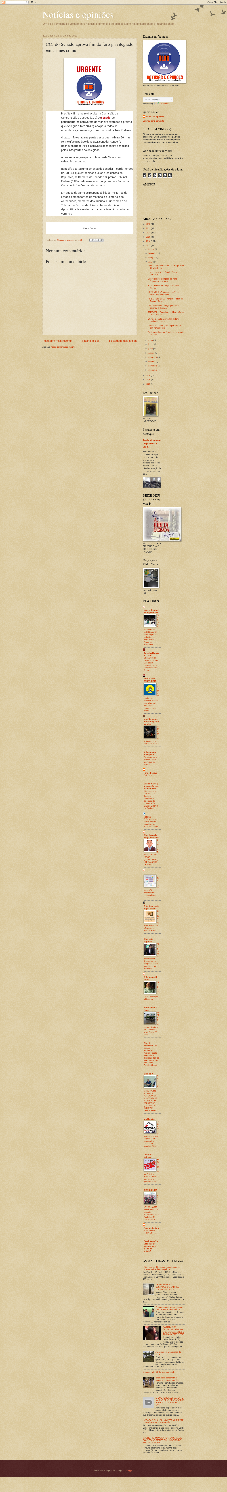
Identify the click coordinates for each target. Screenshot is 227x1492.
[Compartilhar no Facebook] (99, 240)
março (151, 257)
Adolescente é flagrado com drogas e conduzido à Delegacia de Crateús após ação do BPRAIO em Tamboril (151, 799)
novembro (153, 366)
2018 (148, 375)
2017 (148, 245)
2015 (148, 237)
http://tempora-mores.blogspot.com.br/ (151, 721)
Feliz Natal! (148, 775)
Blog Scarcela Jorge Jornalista (151, 836)
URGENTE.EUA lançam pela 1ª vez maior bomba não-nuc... (164, 293)
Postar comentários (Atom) (62, 347)
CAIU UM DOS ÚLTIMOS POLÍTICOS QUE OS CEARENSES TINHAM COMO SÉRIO (173, 1330)
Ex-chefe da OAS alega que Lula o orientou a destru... (163, 306)
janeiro (151, 249)
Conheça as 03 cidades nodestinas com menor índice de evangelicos (162, 1268)
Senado (106, 117)
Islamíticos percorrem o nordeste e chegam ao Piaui (168, 1379)
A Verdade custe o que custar (151, 907)
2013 (148, 228)
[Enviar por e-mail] (90, 240)
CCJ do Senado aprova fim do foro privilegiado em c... (163, 320)
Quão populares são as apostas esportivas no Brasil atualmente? (151, 823)
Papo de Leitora (151, 1228)
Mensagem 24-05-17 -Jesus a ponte (159, 1372)
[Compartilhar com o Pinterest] (102, 240)
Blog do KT (149, 1074)
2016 (148, 241)
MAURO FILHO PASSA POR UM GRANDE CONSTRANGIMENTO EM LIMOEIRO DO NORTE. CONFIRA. (162, 1440)
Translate (164, 103)
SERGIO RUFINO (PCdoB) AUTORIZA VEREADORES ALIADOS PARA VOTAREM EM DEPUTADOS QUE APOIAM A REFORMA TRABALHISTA (151, 1093)
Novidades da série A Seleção (150, 1231)
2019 (148, 380)
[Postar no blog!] (93, 240)
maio (150, 340)
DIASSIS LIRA (150, 1190)
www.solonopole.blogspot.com (151, 611)
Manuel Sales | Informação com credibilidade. (151, 786)
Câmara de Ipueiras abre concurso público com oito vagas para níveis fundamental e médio (151, 697)
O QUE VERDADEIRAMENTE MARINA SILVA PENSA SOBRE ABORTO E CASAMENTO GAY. (170, 1401)
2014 (148, 233)
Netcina (147, 817)
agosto (151, 353)
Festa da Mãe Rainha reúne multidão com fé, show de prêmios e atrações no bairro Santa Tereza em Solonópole (151, 630)
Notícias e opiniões (78, 14)
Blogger (129, 1470)
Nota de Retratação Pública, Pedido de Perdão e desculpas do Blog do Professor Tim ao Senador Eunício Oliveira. (151, 1056)
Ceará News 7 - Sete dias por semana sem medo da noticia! (151, 1246)
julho (150, 348)
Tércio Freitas (150, 773)
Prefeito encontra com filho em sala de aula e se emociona (169, 1308)
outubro (152, 361)
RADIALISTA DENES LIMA (150, 680)
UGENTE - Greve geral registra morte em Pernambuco (164, 326)
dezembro (153, 370)
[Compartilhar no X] (96, 240)
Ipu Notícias (149, 1119)
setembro (152, 357)
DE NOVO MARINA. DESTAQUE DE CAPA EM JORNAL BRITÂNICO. (167, 1287)
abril (150, 262)
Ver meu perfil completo (153, 121)
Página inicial (90, 340)
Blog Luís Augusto (148, 940)
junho (151, 344)
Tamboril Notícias (148, 1155)
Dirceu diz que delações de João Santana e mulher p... (162, 280)
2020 (148, 384)
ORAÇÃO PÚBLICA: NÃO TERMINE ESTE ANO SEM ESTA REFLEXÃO (164, 1421)
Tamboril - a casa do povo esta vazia (152, 443)
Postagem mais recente (57, 340)
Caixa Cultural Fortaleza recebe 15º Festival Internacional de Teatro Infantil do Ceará (151, 664)
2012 (148, 224)
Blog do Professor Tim (150, 1044)
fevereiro (152, 253)
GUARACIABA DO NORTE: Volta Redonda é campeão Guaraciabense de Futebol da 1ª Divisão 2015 (151, 1206)
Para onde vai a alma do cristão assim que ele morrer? (150, 761)
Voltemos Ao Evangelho (150, 753)
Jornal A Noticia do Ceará (151, 654)
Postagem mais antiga (123, 340)
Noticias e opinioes (155, 117)
